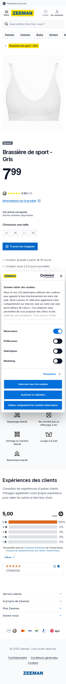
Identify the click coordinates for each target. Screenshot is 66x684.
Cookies (33, 662)
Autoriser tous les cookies (33, 384)
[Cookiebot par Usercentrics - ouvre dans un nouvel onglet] (41, 276)
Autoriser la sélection (33, 394)
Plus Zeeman (11, 608)
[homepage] (22, 13)
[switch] (57, 341)
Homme (25, 35)
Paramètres (49, 374)
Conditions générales (44, 657)
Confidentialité (17, 657)
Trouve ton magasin (22, 246)
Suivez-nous (11, 615)
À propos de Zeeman (16, 601)
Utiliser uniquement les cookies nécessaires (33, 405)
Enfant (54, 35)
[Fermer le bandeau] (61, 276)
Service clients (12, 594)
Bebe (40, 35)
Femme (9, 35)
